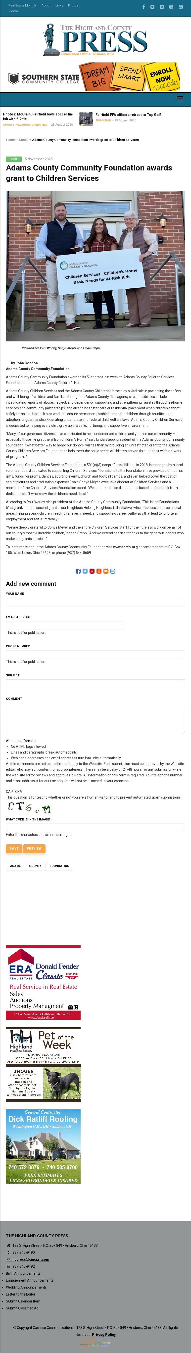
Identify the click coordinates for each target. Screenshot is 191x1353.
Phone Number (18, 646)
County (35, 866)
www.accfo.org (125, 547)
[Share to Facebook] (78, 571)
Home (10, 140)
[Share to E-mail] (105, 571)
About (46, 5)
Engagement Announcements (29, 1280)
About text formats (21, 741)
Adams (15, 866)
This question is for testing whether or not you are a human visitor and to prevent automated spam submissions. (94, 813)
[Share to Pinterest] (92, 571)
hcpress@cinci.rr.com (30, 1259)
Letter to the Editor (20, 1294)
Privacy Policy (104, 1335)
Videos (13, 11)
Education (57, 120)
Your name (15, 593)
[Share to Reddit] (98, 571)
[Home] (95, 39)
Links (59, 5)
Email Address (18, 617)
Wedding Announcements (26, 1287)
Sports (148, 124)
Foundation (59, 866)
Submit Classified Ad (22, 1308)
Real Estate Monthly (22, 5)
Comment (14, 699)
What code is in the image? (28, 819)
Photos (73, 5)
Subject (13, 675)
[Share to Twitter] (85, 571)
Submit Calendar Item (23, 1301)
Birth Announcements (23, 1273)
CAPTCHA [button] (14, 792)
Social (23, 140)
